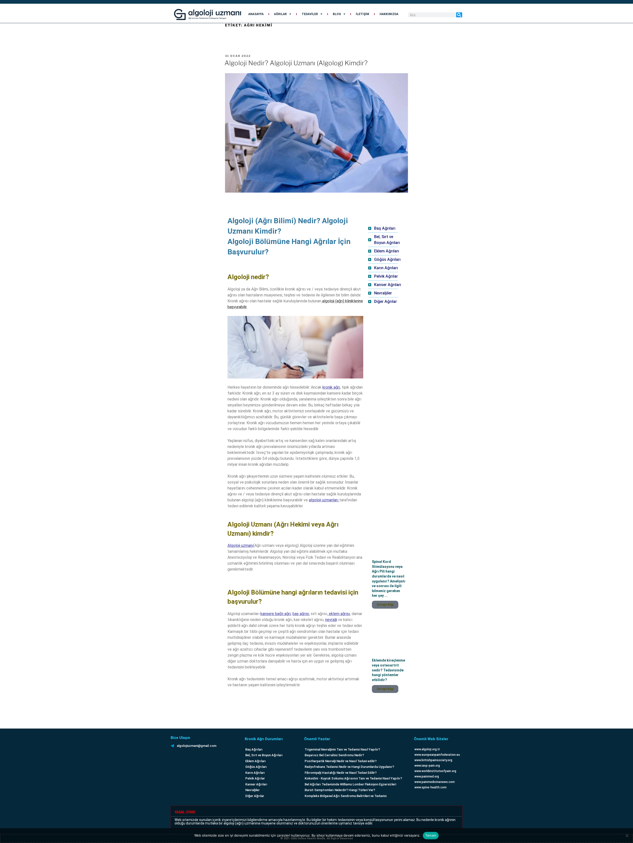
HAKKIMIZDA (389, 14)
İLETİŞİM (362, 14)
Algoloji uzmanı (240, 545)
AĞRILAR (280, 14)
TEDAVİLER (310, 14)
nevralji (331, 619)
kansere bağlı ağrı (275, 613)
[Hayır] (626, 835)
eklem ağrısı (339, 613)
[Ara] (459, 14)
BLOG (337, 14)
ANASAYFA (256, 14)
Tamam (430, 835)
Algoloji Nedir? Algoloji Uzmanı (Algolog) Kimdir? (296, 63)
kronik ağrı (331, 387)
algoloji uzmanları (323, 500)
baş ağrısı (301, 613)
